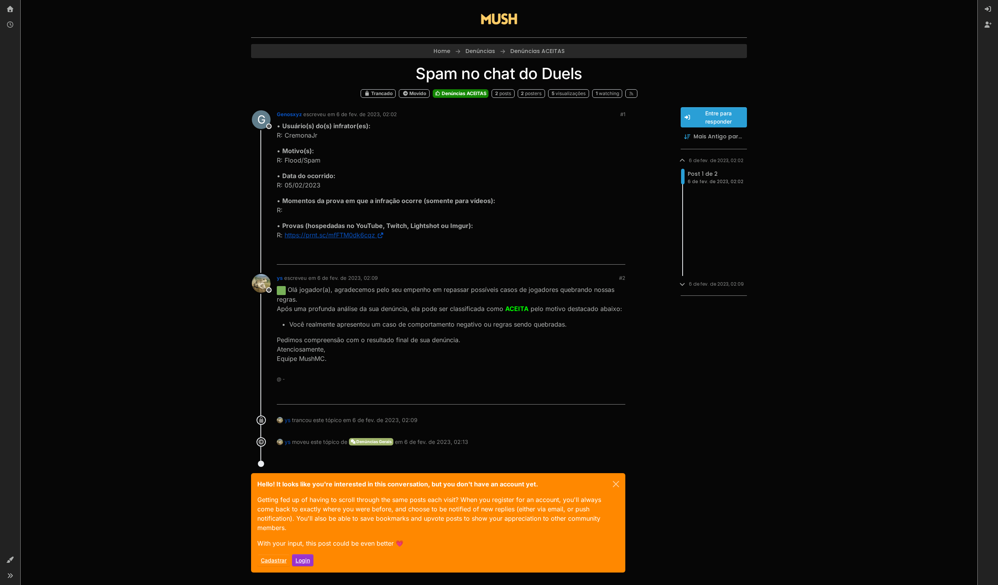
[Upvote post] (591, 255)
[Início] (10, 9)
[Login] (988, 9)
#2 (622, 278)
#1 (622, 114)
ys (280, 278)
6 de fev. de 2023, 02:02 (366, 114)
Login (303, 560)
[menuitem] (988, 9)
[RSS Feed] (631, 93)
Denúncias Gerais (374, 441)
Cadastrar (274, 560)
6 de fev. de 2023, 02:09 (347, 278)
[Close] (616, 484)
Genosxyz (289, 114)
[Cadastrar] (988, 25)
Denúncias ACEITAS (464, 93)
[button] (10, 560)
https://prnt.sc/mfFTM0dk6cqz (330, 235)
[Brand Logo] (499, 18)
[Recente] (10, 25)
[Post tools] (619, 255)
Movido (417, 93)
